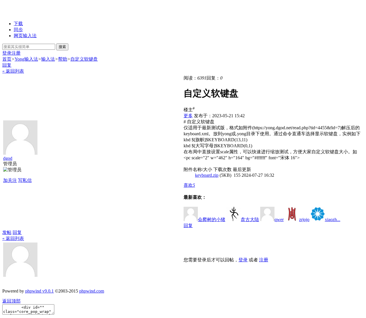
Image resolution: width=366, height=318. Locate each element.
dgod (7, 158)
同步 (18, 29)
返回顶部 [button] (11, 301)
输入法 (48, 59)
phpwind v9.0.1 (39, 291)
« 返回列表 (13, 71)
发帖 (6, 232)
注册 (16, 53)
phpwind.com (91, 291)
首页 (6, 59)
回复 (6, 65)
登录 (6, 53)
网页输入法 (25, 35)
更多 (188, 115)
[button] (189, 185)
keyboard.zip (206, 175)
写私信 (25, 180)
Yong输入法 (26, 59)
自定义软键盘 (84, 59)
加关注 (10, 180)
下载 (18, 23)
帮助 (62, 59)
